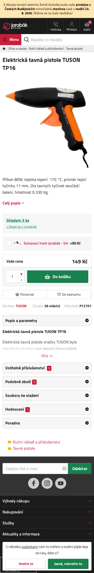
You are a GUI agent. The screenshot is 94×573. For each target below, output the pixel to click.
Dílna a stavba (18, 48)
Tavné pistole (74, 48)
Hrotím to (26, 563)
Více (45, 356)
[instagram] (47, 483)
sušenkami (30, 546)
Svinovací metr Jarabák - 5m (46, 243)
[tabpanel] (47, 337)
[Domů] (6, 48)
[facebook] (33, 483)
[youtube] (60, 483)
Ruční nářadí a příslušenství (46, 48)
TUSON (21, 305)
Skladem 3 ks (21, 223)
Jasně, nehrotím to (68, 563)
